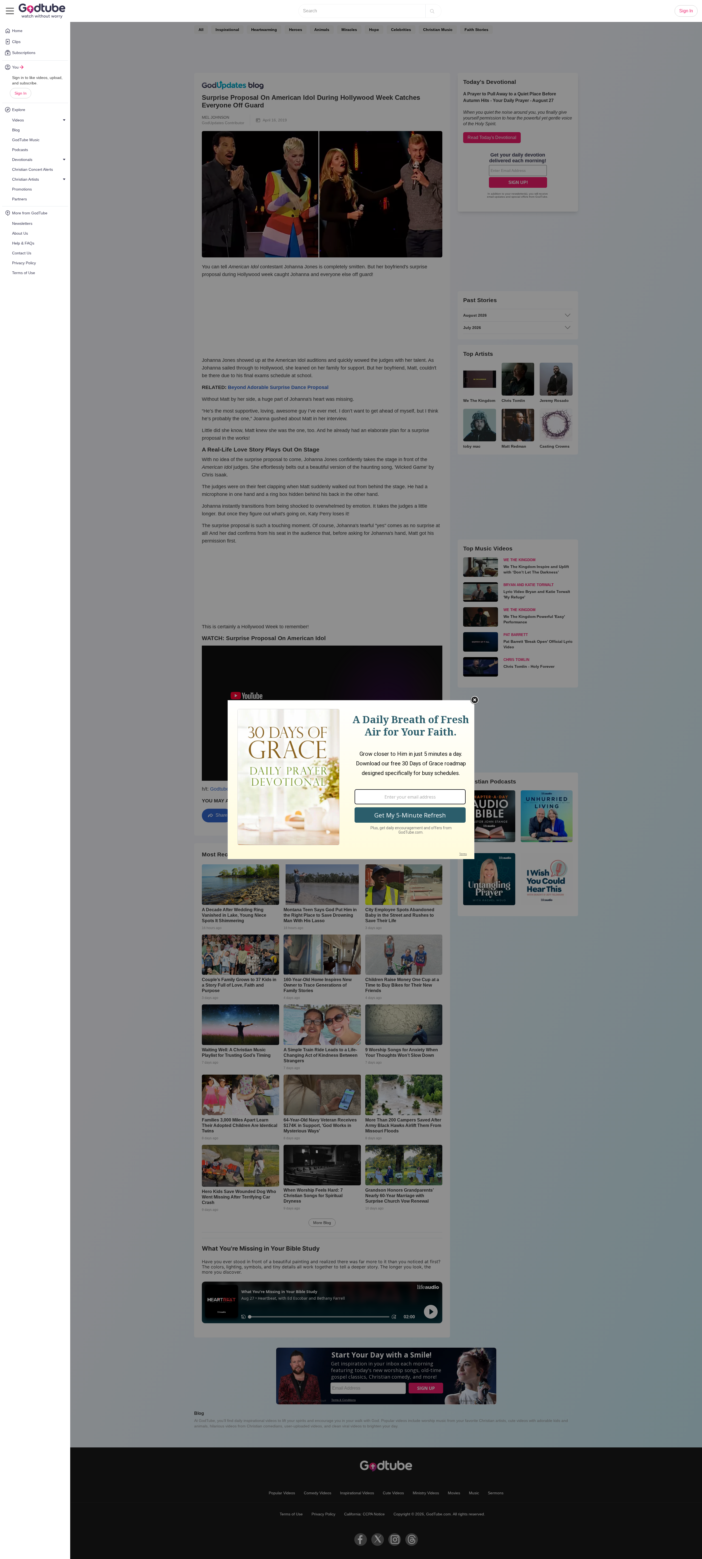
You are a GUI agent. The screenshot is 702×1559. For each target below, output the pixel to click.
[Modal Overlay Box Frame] (351, 779)
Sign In (21, 93)
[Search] (432, 11)
